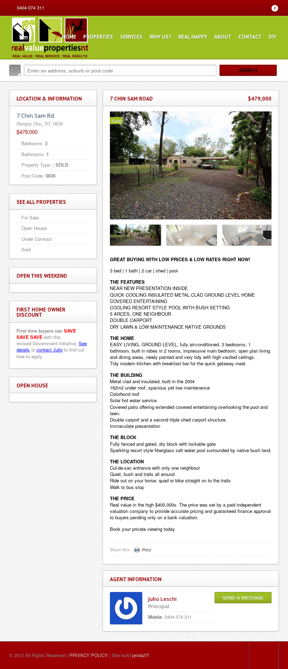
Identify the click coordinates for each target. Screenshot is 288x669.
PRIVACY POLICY (89, 655)
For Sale (30, 217)
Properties (98, 36)
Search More (271, 85)
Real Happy (192, 36)
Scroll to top (264, 655)
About (222, 36)
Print (146, 550)
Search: (15, 70)
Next (267, 235)
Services (131, 36)
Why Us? (160, 36)
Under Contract (36, 239)
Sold (26, 249)
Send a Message (243, 597)
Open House (34, 228)
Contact (250, 36)
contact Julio (50, 349)
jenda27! (140, 655)
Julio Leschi (162, 598)
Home (69, 36)
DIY (272, 36)
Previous (114, 235)
